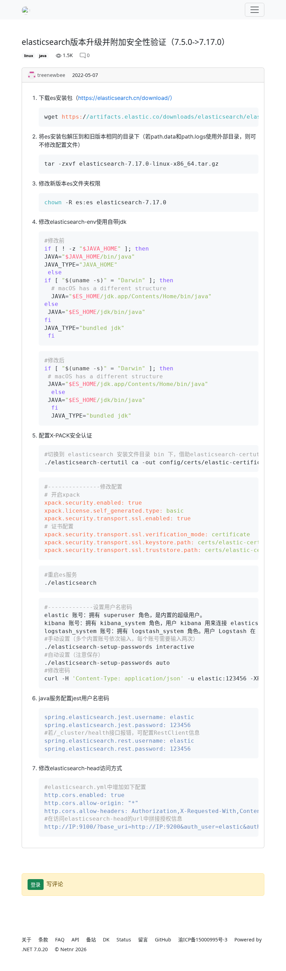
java (42, 55)
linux (28, 55)
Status (123, 939)
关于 (26, 939)
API (75, 939)
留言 (143, 939)
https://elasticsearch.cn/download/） (126, 97)
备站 (91, 939)
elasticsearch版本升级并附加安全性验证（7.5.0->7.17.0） (125, 42)
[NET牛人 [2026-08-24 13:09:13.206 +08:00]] (26, 10)
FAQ (60, 939)
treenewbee (51, 75)
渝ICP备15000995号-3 (202, 939)
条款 (43, 939)
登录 (35, 884)
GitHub (163, 939)
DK (106, 939)
